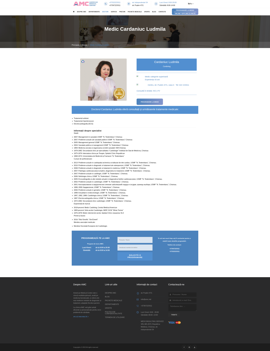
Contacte (162, 12)
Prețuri (122, 12)
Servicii (114, 12)
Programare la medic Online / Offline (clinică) (185, 11)
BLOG (154, 12)
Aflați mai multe (80, 317)
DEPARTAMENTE (94, 12)
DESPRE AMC (81, 12)
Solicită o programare (135, 256)
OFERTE (147, 12)
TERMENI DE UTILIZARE (115, 317)
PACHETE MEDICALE (135, 12)
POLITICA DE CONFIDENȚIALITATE (113, 312)
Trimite (174, 315)
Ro (190, 4)
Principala (75, 45)
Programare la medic (150, 102)
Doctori (105, 12)
